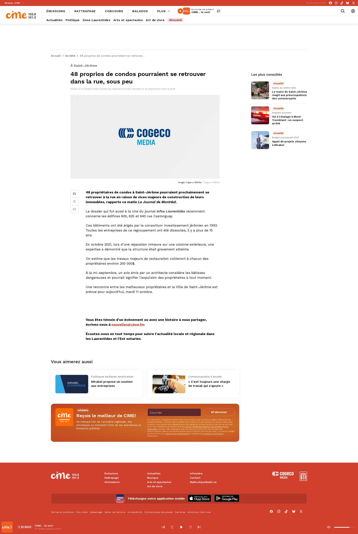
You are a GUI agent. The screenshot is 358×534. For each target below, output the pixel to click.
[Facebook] (330, 3)
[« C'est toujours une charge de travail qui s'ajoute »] (169, 384)
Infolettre (196, 473)
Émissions (111, 473)
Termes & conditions (62, 512)
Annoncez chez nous (199, 512)
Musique (152, 477)
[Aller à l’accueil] (21, 15)
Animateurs (112, 482)
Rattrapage (111, 477)
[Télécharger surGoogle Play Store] (226, 498)
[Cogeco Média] (283, 477)
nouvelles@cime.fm (128, 324)
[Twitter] (74, 202)
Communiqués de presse (158, 512)
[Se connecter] (353, 11)
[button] (163, 527)
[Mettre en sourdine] (328, 527)
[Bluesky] (347, 3)
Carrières (180, 512)
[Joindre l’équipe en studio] (218, 11)
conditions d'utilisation (213, 434)
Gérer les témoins (115, 512)
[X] (353, 3)
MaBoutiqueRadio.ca (203, 482)
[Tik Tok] (341, 3)
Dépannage (96, 512)
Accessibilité (135, 512)
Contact (195, 477)
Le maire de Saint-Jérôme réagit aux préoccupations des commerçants (289, 95)
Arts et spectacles (159, 482)
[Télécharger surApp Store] (199, 498)
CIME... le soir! (200, 12)
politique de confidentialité (177, 434)
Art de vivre (154, 486)
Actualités (154, 473)
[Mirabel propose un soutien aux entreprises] (71, 384)
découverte (175, 20)
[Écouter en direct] (180, 11)
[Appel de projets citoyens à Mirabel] (260, 140)
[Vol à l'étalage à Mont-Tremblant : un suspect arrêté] (260, 115)
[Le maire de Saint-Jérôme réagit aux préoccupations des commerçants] (260, 90)
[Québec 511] (303, 480)
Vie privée (82, 512)
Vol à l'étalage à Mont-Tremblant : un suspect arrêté (287, 120)
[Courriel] (74, 209)
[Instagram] (336, 3)
